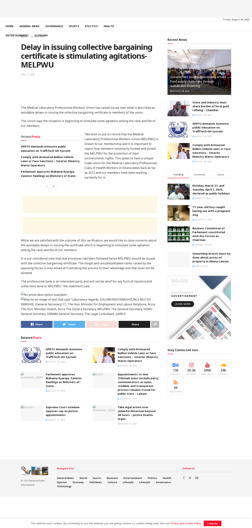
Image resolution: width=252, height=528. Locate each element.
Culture (112, 482)
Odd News (95, 482)
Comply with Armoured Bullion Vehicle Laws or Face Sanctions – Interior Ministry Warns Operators (50, 161)
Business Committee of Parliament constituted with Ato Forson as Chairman (208, 234)
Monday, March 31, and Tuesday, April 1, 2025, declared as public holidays (211, 189)
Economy (41, 35)
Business (112, 478)
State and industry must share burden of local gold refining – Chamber (210, 106)
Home (9, 26)
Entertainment (17, 35)
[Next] (53, 186)
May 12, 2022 (28, 74)
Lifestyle (128, 482)
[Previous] (47, 186)
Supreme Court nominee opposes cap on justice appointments (63, 411)
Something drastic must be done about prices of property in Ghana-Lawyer (211, 257)
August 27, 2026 (56, 390)
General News (29, 26)
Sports (74, 26)
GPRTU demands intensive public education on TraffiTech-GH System (64, 353)
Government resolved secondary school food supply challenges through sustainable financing (198, 81)
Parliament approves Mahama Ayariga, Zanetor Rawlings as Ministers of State (64, 380)
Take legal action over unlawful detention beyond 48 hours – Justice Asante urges (137, 413)
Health (109, 26)
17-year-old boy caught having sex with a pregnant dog (211, 211)
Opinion (62, 482)
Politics (91, 26)
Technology (64, 486)
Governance (54, 26)
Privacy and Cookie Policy (185, 523)
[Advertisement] (126, 8)
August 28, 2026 (56, 361)
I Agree (212, 523)
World (83, 478)
